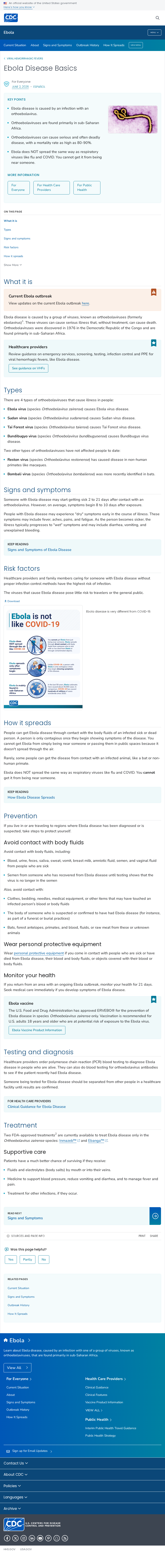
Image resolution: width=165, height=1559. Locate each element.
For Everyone (18, 187)
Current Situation (15, 45)
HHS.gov (9, 1549)
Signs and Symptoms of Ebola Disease (39, 549)
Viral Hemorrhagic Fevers (25, 58)
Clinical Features (96, 1395)
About (35, 45)
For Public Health (84, 187)
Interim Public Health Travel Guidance (110, 1428)
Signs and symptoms (17, 238)
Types (7, 230)
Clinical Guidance (96, 1387)
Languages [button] (14, 1497)
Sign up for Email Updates (29, 1451)
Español (39, 87)
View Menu (136, 45)
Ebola (9, 32)
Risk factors (11, 247)
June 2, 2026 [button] (20, 86)
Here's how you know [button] (18, 7)
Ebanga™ (96, 1140)
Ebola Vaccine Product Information (37, 1030)
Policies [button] (11, 1485)
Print (142, 1236)
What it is (10, 221)
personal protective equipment (39, 953)
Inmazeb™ (67, 1140)
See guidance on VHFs (28, 368)
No (44, 1259)
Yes (10, 1259)
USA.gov (26, 1549)
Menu (153, 32)
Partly (27, 1259)
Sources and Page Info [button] (28, 1236)
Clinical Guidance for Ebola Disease (37, 1106)
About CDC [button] (14, 1474)
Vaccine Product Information (104, 1402)
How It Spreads (113, 45)
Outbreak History (87, 45)
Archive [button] (11, 1508)
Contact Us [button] (14, 1463)
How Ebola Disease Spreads (31, 797)
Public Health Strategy (100, 1436)
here (85, 303)
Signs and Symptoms (57, 45)
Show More (11, 265)
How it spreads (13, 256)
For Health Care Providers (48, 187)
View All (14, 1367)
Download (13, 601)
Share (154, 1236)
